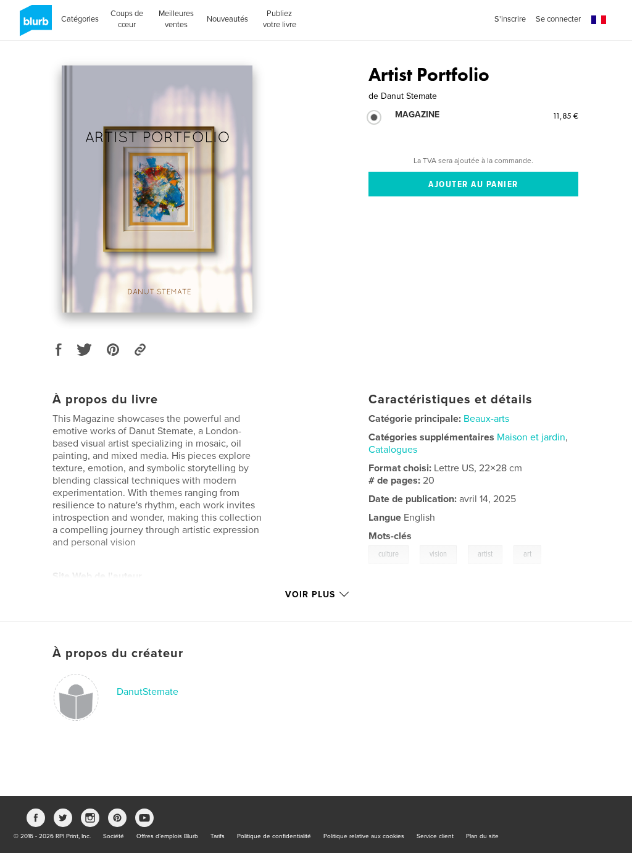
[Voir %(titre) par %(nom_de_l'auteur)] (157, 189)
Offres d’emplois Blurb (167, 836)
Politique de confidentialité (274, 836)
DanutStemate (147, 692)
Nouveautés (227, 19)
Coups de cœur (126, 19)
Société (113, 836)
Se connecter (558, 19)
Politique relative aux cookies (363, 836)
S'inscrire (510, 19)
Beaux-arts (486, 419)
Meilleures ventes (176, 19)
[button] (598, 20)
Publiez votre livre (279, 19)
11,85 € (565, 115)
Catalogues (392, 449)
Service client (435, 836)
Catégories (80, 19)
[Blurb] (33, 25)
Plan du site (482, 836)
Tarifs (217, 836)
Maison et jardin (531, 437)
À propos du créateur (117, 653)
